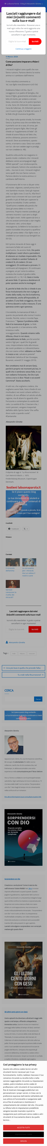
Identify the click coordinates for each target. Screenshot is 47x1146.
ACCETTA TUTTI (23, 1127)
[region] (23, 1103)
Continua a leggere (23, 49)
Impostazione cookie (23, 1134)
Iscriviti (35, 41)
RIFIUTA (23, 1141)
